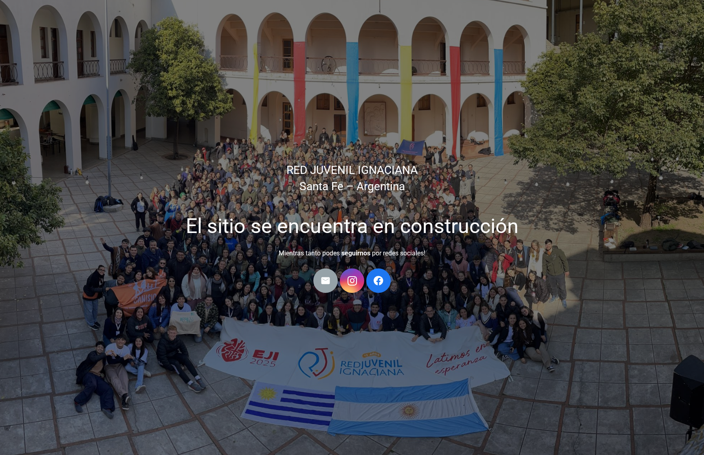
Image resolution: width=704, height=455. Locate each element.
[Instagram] (352, 280)
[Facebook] (378, 280)
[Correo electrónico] (325, 280)
